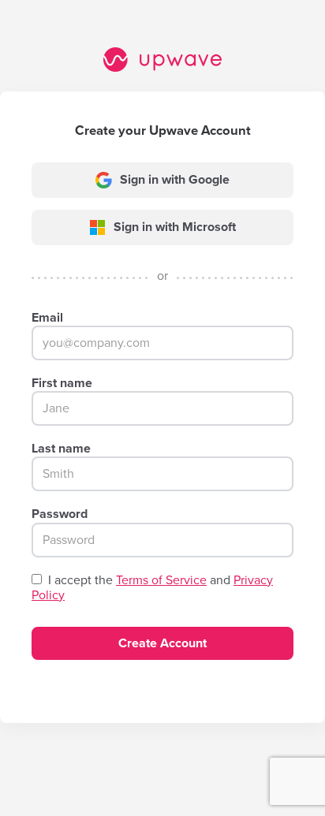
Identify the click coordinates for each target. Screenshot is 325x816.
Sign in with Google (175, 180)
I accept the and (152, 588)
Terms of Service (161, 580)
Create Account (162, 643)
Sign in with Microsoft (175, 227)
